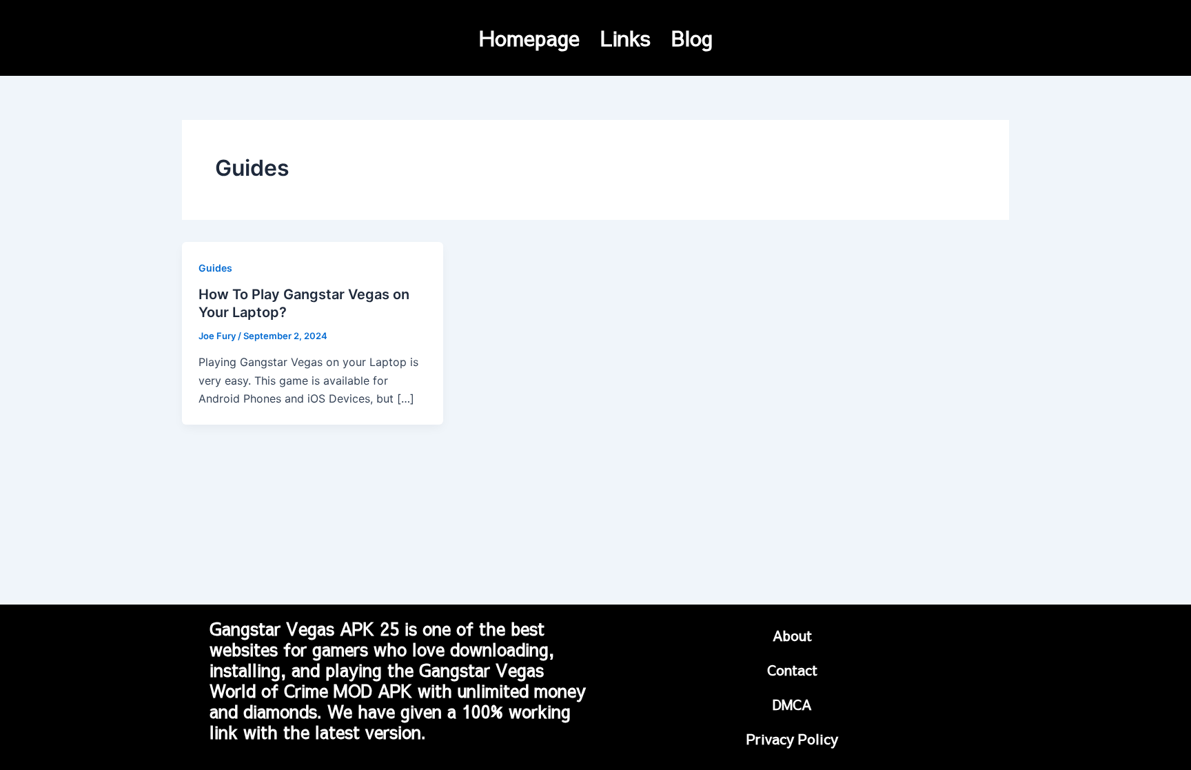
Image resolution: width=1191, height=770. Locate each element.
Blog (692, 37)
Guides (215, 268)
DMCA (792, 704)
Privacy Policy (792, 738)
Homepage (529, 37)
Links (625, 37)
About (792, 635)
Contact (792, 669)
